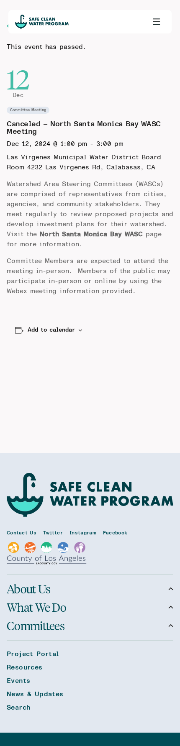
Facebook (115, 532)
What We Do (36, 607)
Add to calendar (51, 330)
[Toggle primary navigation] (156, 21)
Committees (35, 625)
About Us (28, 589)
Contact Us (21, 532)
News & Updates (35, 694)
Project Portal (33, 654)
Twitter (53, 532)
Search (18, 707)
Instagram (82, 532)
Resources (25, 667)
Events (18, 680)
